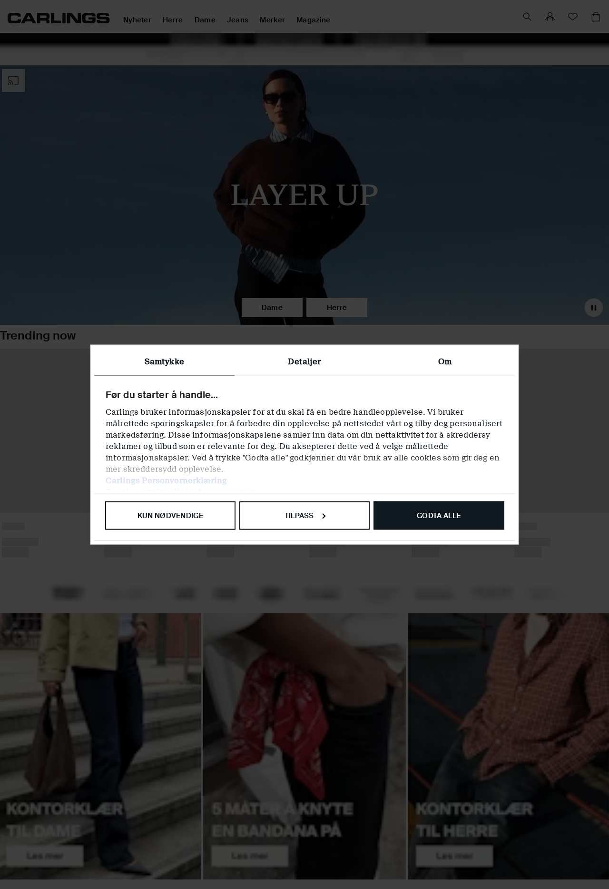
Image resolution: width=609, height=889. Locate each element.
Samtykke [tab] (164, 361)
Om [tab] (445, 361)
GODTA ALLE (439, 515)
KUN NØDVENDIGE (170, 515)
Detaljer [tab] (304, 361)
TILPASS (299, 515)
